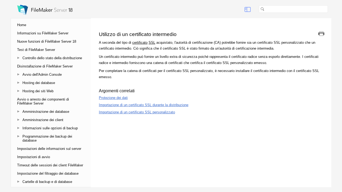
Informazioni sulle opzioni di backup (50, 128)
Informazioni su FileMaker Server (42, 33)
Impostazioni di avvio (33, 157)
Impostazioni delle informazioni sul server (49, 149)
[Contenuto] (248, 9)
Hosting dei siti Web (37, 91)
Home (21, 25)
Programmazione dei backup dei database (47, 138)
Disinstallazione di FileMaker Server (45, 66)
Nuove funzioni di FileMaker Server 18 (46, 41)
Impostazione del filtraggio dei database (48, 173)
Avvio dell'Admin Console (42, 75)
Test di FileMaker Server (36, 50)
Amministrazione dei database (45, 112)
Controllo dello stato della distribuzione (52, 58)
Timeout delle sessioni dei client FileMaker (50, 165)
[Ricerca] (330, 9)
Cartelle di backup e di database (47, 182)
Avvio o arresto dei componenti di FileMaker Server (43, 101)
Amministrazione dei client (42, 120)
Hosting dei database (38, 83)
